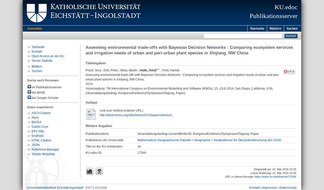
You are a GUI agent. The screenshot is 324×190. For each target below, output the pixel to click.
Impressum (269, 187)
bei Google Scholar (44, 98)
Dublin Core (40, 127)
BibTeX (37, 122)
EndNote (38, 136)
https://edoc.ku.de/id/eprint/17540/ (275, 176)
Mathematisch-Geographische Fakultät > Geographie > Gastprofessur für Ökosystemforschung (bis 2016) (209, 140)
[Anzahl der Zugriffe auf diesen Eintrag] (90, 171)
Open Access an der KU (48, 56)
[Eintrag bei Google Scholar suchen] (99, 171)
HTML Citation (41, 140)
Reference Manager (45, 149)
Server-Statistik (42, 60)
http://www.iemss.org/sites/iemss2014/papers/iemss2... (137, 115)
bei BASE (38, 92)
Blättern (275, 28)
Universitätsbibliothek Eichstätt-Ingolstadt (55, 187)
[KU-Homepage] (83, 24)
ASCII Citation (41, 113)
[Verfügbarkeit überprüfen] (289, 73)
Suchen (292, 28)
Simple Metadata (43, 154)
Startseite (257, 28)
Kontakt (37, 51)
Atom (35, 117)
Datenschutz (288, 187)
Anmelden (34, 28)
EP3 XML (38, 131)
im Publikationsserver (46, 87)
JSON (36, 145)
